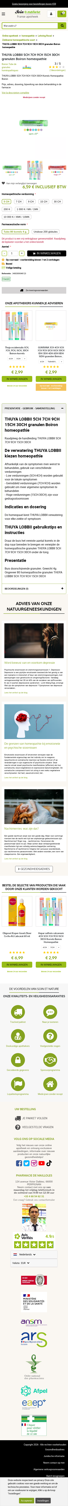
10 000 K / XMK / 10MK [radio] (16, 216)
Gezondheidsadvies (35, 869)
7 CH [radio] (18, 201)
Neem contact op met (54, 1462)
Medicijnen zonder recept (50, 1094)
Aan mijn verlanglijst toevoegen (21, 183)
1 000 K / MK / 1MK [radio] (27, 209)
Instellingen (43, 1500)
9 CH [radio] (31, 201)
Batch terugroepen (55, 1475)
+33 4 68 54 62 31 (34, 1196)
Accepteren (26, 1500)
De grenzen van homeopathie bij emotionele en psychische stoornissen (32, 746)
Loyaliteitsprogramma (18, 1094)
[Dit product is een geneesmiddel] (7, 282)
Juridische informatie (54, 1456)
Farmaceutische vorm (14, 224)
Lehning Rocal (45, 35)
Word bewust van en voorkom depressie (29, 663)
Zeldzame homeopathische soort (18, 39)
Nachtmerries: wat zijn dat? (21, 829)
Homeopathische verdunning (18, 194)
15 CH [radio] (43, 201)
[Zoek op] (62, 25)
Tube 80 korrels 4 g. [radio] (15, 231)
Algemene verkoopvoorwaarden (49, 1469)
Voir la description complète (15, 92)
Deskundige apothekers (18, 1046)
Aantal (5, 246)
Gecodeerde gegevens (18, 1070)
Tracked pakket (18, 1021)
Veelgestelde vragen (50, 1046)
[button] (4, 14)
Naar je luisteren (50, 1021)
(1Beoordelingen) (58, 70)
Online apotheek (10, 35)
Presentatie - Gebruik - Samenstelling (30, 408)
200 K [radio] (7, 209)
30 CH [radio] (57, 201)
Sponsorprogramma (50, 1070)
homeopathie (28, 35)
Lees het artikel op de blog (15, 692)
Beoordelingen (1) (16, 588)
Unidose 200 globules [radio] (46, 231)
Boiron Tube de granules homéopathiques (10, 67)
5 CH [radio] (6, 201)
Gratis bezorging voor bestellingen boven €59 (34, 3)
